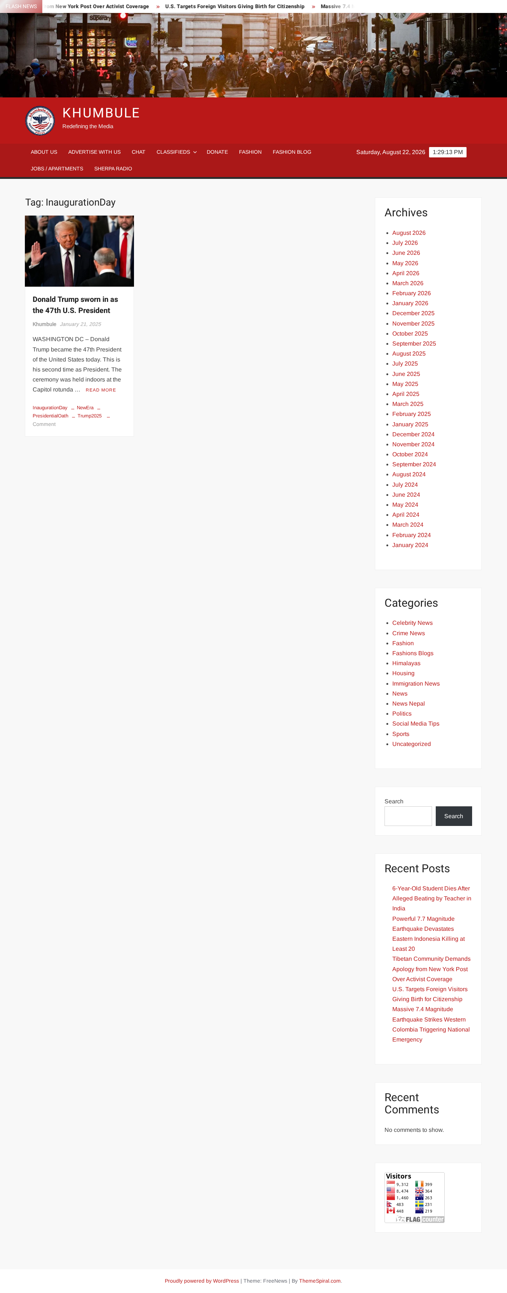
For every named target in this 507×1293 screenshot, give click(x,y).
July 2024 (405, 484)
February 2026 (411, 293)
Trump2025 (90, 416)
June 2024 (406, 494)
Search (394, 801)
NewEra (85, 407)
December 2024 (413, 434)
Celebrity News (412, 623)
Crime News (408, 633)
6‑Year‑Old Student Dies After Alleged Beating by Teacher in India (431, 898)
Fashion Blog (292, 152)
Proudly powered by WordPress (202, 1281)
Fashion (250, 152)
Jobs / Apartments (57, 168)
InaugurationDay (50, 407)
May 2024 (405, 504)
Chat (138, 152)
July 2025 (405, 363)
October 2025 (410, 333)
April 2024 (405, 514)
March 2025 (407, 404)
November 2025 (413, 323)
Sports (400, 734)
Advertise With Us (94, 152)
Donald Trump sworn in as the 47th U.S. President (75, 305)
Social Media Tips (415, 723)
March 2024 (407, 524)
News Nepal (408, 703)
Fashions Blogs (413, 653)
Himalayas (406, 663)
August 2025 (409, 353)
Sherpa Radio (113, 168)
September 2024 (414, 464)
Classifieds (173, 152)
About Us (44, 152)
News (400, 693)
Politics (402, 713)
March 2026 (407, 283)
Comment (44, 424)
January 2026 (410, 303)
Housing (403, 673)
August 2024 (409, 474)
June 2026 (406, 253)
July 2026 (405, 243)
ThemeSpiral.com (320, 1281)
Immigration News (416, 683)
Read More (101, 390)
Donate (217, 152)
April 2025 (405, 394)
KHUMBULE (101, 113)
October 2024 (410, 454)
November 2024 (413, 444)
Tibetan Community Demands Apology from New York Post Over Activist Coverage (431, 969)
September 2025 (414, 343)
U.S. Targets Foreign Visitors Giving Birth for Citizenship (212, 6)
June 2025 (406, 374)
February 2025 (411, 414)
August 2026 (409, 233)
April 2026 (405, 273)
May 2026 (405, 263)
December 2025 (413, 313)
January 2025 (410, 424)
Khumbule (44, 324)
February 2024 (411, 535)
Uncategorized (411, 744)
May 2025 (405, 384)
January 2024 (410, 545)
